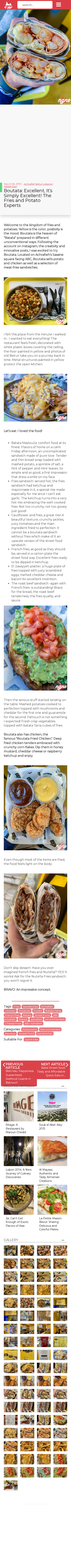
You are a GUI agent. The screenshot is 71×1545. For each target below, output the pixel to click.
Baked (23, 1019)
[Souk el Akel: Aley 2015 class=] (52, 1106)
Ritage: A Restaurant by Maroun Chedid (16, 1128)
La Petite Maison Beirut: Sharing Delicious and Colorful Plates (50, 1224)
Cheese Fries (13, 1023)
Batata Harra (53, 1010)
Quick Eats (31, 1039)
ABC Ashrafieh (33, 1023)
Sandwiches (30, 1006)
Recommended (50, 1029)
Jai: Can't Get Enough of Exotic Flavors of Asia (17, 1222)
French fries (12, 1015)
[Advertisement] (35, 142)
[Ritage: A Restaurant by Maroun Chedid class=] (19, 1106)
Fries (17, 1006)
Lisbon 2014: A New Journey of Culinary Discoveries (19, 1173)
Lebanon (48, 184)
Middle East (10, 186)
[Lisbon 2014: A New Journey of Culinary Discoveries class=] (19, 1151)
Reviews (10, 1033)
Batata (27, 1015)
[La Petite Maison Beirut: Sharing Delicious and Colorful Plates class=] (52, 1199)
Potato (38, 1010)
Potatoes (24, 1010)
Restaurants (30, 1029)
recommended (54, 1019)
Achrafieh (29, 184)
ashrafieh (36, 1019)
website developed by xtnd (35, 1504)
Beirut (38, 184)
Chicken (10, 1010)
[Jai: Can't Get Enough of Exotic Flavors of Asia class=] (19, 1199)
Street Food (42, 1015)
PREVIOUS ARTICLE (14, 1065)
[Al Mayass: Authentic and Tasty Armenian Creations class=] (52, 1151)
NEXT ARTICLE (53, 1064)
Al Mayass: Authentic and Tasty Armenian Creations (49, 1175)
